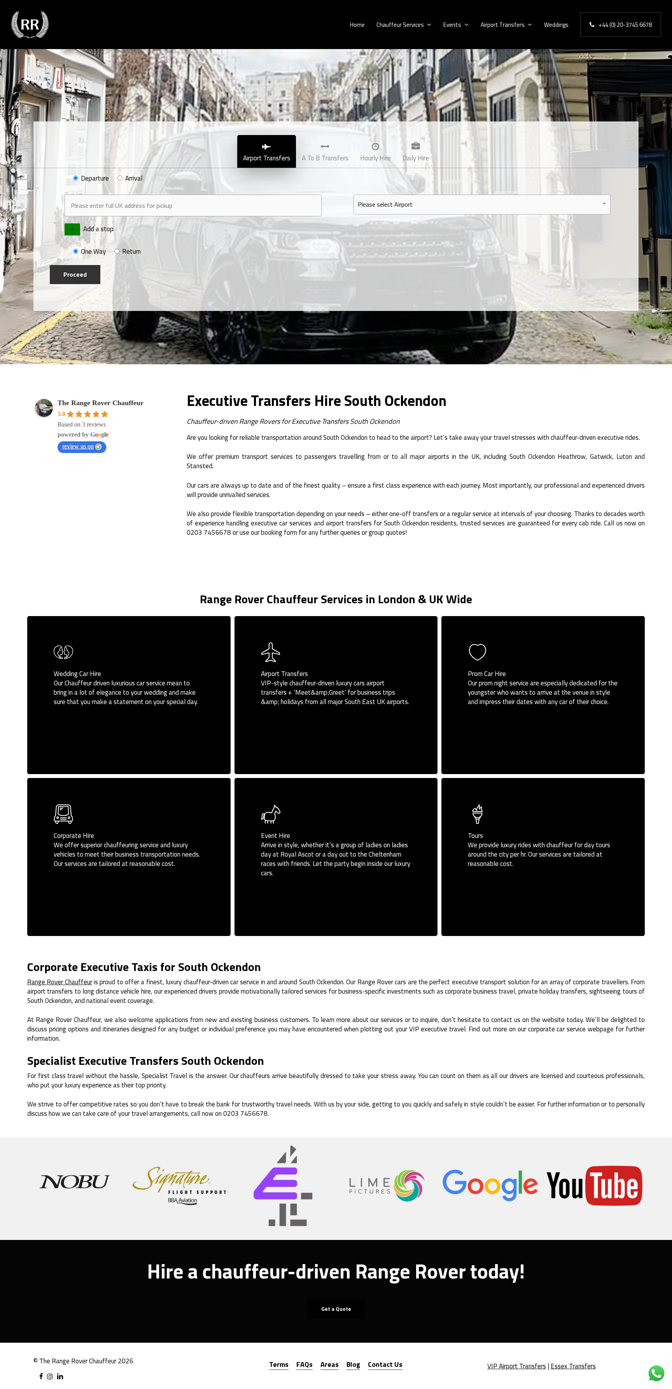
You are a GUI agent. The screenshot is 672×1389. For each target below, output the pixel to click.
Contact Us (385, 1364)
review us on (78, 446)
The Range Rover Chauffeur (101, 403)
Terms (279, 1364)
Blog (353, 1364)
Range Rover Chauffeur (59, 982)
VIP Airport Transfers (516, 1366)
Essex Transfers (573, 1366)
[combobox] (482, 204)
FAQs (304, 1364)
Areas (329, 1364)
